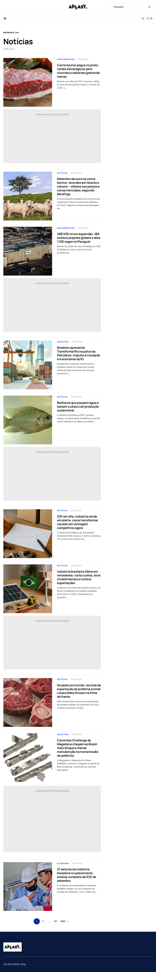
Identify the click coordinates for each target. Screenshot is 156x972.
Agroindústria (66, 59)
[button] (5, 18)
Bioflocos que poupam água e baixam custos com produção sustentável (78, 406)
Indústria (63, 341)
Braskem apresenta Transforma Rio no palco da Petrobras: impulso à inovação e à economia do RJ (78, 353)
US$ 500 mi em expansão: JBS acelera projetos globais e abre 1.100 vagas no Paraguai (78, 238)
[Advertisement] (52, 139)
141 (55, 921)
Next (63, 921)
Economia (63, 863)
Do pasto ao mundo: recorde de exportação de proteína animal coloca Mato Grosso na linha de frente (79, 691)
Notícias (62, 173)
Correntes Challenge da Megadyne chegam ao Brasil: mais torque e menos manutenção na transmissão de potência (77, 748)
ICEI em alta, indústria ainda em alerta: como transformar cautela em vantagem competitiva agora (77, 522)
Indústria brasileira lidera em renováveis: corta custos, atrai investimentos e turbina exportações (79, 577)
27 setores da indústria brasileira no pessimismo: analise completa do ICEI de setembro (76, 875)
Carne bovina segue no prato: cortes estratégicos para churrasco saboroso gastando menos (78, 71)
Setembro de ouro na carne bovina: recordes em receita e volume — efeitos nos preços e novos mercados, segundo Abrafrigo (78, 186)
